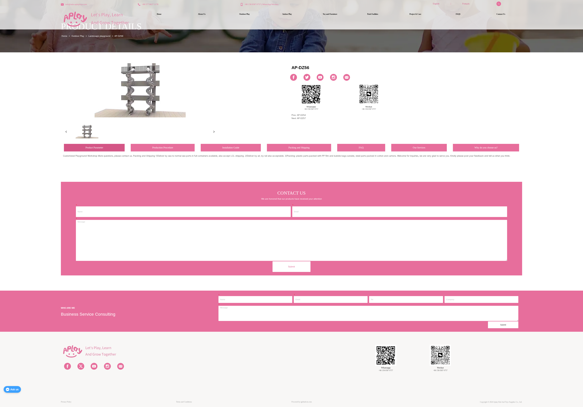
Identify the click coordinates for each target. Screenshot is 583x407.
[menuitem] (244, 14)
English (436, 4)
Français (465, 4)
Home (64, 36)
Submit (291, 266)
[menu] (330, 14)
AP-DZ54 (301, 115)
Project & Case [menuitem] (415, 14)
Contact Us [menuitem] (500, 14)
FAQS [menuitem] (458, 14)
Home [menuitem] (159, 14)
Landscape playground (99, 36)
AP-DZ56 (118, 36)
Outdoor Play (78, 36)
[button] (244, 14)
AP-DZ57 (301, 118)
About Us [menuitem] (202, 14)
